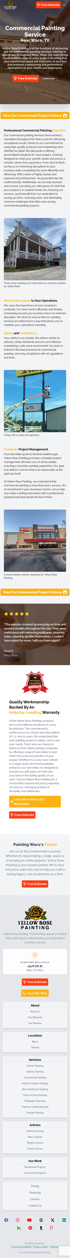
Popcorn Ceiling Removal (35, 1107)
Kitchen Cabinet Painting (35, 1083)
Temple (35, 1047)
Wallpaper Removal (35, 1101)
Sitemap (54, 1246)
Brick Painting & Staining (35, 1089)
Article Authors (35, 1148)
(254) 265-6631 (37, 993)
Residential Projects (35, 1167)
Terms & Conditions (21, 1246)
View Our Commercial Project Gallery (32, 115)
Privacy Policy (40, 1246)
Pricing (35, 1186)
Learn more (50, 78)
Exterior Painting (35, 1071)
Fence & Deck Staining (35, 1095)
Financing (35, 1192)
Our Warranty (35, 1017)
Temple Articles (35, 1143)
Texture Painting (35, 1112)
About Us (35, 1011)
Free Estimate (50, 5)
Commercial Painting (35, 1077)
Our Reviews (35, 1023)
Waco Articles (35, 1137)
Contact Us (35, 1205)
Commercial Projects (35, 1173)
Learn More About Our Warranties (29, 802)
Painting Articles (35, 1131)
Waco (35, 1041)
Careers (35, 1199)
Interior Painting (35, 1066)
